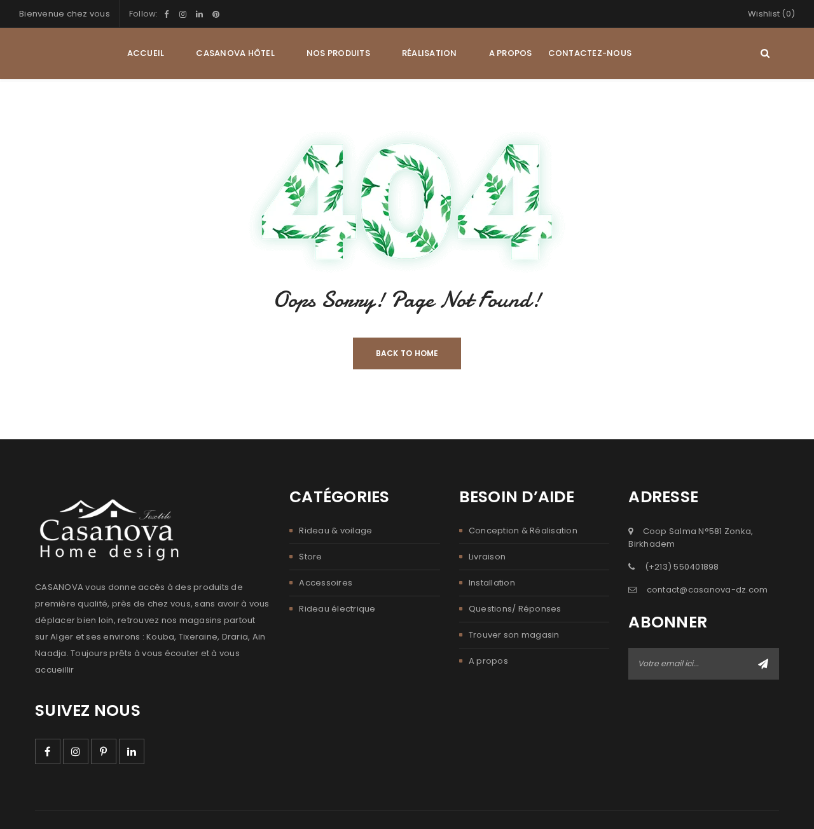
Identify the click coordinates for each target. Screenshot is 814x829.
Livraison (487, 557)
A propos (488, 661)
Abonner (763, 664)
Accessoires (325, 583)
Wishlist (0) (771, 14)
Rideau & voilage (335, 530)
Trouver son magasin (514, 635)
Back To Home (407, 353)
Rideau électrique (337, 609)
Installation (492, 583)
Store (310, 557)
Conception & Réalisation (523, 530)
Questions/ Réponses (515, 609)
